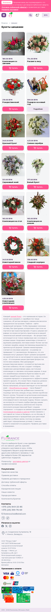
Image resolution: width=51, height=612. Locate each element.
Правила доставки (10, 9)
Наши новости (7, 492)
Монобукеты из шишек (18, 388)
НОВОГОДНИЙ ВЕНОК (11, 262)
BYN (45, 15)
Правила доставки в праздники (15, 479)
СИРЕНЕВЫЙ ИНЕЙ (10, 182)
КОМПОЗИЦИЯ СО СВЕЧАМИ (9, 62)
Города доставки (8, 495)
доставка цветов (20, 461)
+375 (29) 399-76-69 (11, 510)
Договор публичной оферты (14, 7)
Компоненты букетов (10, 499)
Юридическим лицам (11, 489)
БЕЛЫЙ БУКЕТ (33, 182)
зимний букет (16, 316)
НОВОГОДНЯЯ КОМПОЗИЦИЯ (8, 302)
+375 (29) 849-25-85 (11, 507)
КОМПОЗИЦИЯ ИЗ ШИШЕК (34, 222)
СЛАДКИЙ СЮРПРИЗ (35, 262)
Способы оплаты (8, 485)
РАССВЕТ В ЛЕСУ (34, 61)
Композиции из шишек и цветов (16, 412)
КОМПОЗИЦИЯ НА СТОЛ (12, 221)
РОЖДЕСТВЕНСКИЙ (10, 102)
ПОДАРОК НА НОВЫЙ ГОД (36, 103)
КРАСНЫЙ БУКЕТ (9, 143)
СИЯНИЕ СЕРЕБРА (35, 143)
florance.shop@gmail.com (15, 514)
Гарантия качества (9, 472)
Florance (4, 23)
